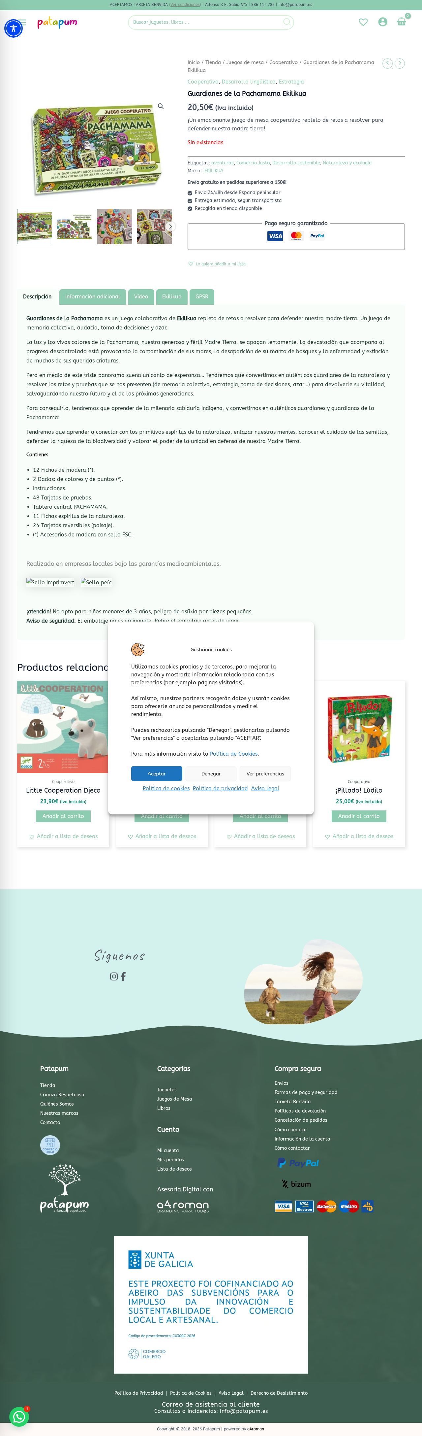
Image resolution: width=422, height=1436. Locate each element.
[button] (161, 106)
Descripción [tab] (37, 296)
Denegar (211, 773)
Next (170, 226)
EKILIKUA (213, 171)
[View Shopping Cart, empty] (401, 22)
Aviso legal (265, 788)
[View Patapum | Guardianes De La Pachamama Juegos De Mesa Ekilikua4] (154, 226)
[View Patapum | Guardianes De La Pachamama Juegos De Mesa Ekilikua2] (74, 226)
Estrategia (291, 82)
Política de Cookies (233, 754)
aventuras (222, 163)
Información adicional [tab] (92, 296)
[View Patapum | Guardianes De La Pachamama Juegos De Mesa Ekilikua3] (114, 226)
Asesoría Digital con (185, 1189)
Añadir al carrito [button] (63, 816)
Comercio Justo (253, 163)
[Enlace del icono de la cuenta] (383, 22)
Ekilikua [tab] (172, 296)
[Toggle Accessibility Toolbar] (13, 28)
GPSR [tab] (202, 296)
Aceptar (157, 773)
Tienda (213, 62)
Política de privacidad (220, 788)
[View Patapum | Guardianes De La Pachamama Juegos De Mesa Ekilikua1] (34, 226)
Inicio (194, 62)
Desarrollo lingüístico (249, 82)
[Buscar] (287, 22)
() (185, 4)
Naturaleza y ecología (347, 163)
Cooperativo (283, 62)
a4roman (255, 1429)
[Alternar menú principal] (22, 22)
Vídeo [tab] (141, 296)
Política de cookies (166, 788)
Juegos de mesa (245, 62)
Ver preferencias (265, 773)
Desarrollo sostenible (296, 163)
